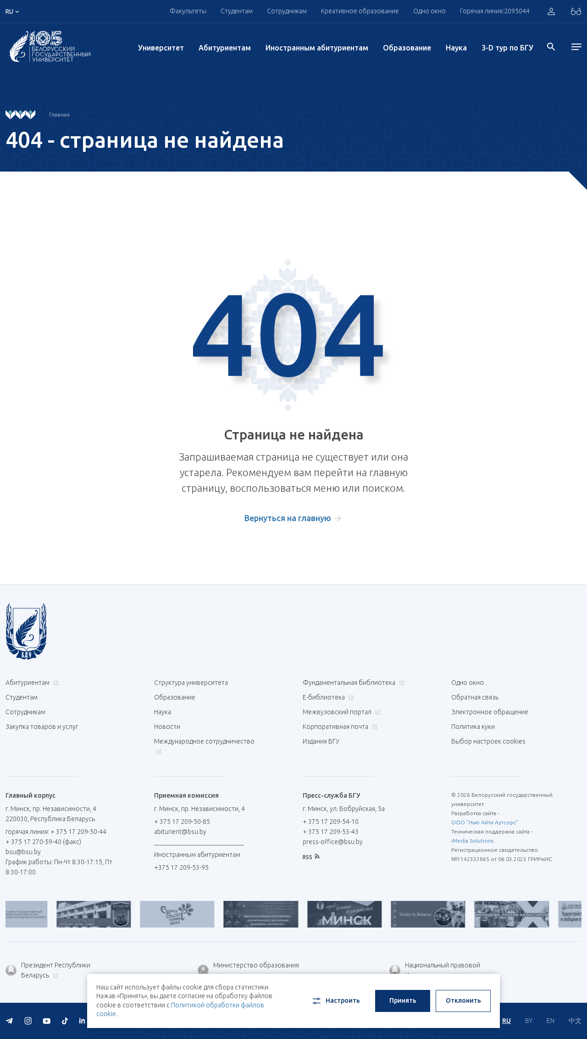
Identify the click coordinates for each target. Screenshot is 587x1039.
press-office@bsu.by (333, 841)
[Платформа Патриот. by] (242, 914)
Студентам (22, 697)
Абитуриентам (225, 48)
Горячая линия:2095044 (495, 11)
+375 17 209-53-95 (181, 867)
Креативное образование (360, 11)
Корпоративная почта (336, 726)
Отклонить (463, 1000)
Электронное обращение (489, 712)
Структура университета (191, 682)
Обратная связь (474, 697)
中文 (575, 1020)
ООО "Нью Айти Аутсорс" (484, 822)
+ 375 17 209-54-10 (331, 821)
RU (506, 1020)
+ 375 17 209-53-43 (331, 831)
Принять (402, 1000)
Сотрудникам (25, 712)
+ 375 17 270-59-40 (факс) (43, 841)
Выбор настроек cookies (488, 741)
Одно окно (429, 11)
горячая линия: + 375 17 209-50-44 (56, 831)
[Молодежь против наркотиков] (492, 914)
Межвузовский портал (338, 712)
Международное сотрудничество (204, 741)
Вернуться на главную (287, 517)
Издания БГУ (321, 741)
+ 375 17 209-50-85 (182, 821)
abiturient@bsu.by (180, 831)
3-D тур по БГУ (507, 48)
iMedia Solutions (472, 841)
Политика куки (473, 726)
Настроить (343, 1000)
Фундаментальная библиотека (350, 682)
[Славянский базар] (158, 914)
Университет (161, 48)
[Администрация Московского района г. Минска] (74, 914)
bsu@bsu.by (23, 852)
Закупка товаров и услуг (42, 726)
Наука (456, 48)
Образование (407, 48)
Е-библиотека (324, 697)
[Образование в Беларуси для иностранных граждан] (409, 914)
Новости (167, 726)
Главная (59, 114)
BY (528, 1020)
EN (550, 1020)
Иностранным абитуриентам (317, 48)
